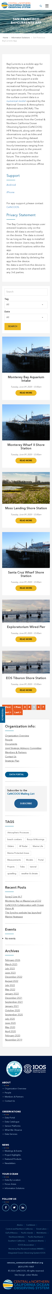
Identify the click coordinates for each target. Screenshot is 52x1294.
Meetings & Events (13, 1151)
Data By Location (13, 1180)
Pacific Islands (27, 1233)
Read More (26, 393)
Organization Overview (17, 736)
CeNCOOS (12, 207)
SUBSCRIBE (26, 804)
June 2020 (10, 1023)
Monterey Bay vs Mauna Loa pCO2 (23, 901)
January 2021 (12, 1006)
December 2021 (13, 998)
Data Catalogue (12, 1122)
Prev (18, 707)
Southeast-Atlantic (36, 1241)
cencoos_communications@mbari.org (25, 1263)
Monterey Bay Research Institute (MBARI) (26, 1249)
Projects (11, 867)
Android (11, 185)
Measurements (14, 860)
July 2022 (10, 985)
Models (29, 860)
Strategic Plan (12, 761)
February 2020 (12, 1036)
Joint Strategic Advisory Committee (23, 748)
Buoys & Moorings (35, 839)
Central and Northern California (19, 1229)
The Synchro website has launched (23, 913)
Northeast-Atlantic (17, 1237)
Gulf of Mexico (11, 1233)
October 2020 (12, 1011)
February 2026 (12, 960)
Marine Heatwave (14, 917)
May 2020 (10, 1027)
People (9, 740)
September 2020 (14, 1015)
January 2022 (12, 994)
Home (5, 38)
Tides (22, 867)
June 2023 (10, 973)
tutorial (33, 867)
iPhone (10, 192)
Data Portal (16, 775)
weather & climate (29, 874)
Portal (40, 860)
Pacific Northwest (35, 1237)
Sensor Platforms (13, 1126)
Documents (11, 744)
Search (12, 326)
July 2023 (10, 969)
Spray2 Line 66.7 (13, 897)
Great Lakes (41, 1229)
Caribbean (30, 1225)
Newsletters (10, 1163)
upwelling (11, 874)
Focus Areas (10, 1184)
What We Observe (13, 1130)
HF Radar (23, 846)
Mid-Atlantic (42, 1233)
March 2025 (11, 964)
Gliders (10, 846)
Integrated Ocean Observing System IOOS (26, 1253)
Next (7, 712)
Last (17, 712)
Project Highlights (13, 1155)
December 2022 (13, 977)
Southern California (16, 1241)
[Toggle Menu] (47, 5)
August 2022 (11, 981)
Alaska (20, 1225)
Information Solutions (20, 38)
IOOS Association (26, 1245)
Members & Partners (16, 752)
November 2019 (13, 1040)
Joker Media (32, 1275)
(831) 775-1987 (26, 1267)
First (8, 707)
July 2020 (10, 1019)
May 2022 (10, 990)
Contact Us (10, 757)
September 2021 (14, 1002)
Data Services (11, 1134)
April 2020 (10, 1031)
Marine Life (38, 846)
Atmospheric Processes (18, 833)
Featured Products (13, 1159)
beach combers (14, 839)
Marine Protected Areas (18, 853)
